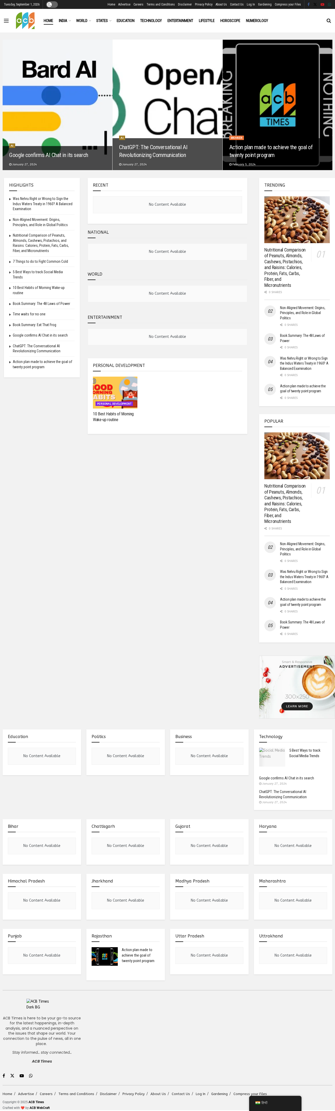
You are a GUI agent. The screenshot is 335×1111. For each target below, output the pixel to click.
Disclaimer (185, 4)
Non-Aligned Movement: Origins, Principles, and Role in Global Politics (302, 313)
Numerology (257, 20)
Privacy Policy (204, 4)
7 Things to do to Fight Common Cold (40, 261)
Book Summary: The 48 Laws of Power (41, 304)
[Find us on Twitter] (315, 4)
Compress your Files (288, 4)
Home (111, 4)
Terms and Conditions (161, 4)
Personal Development (114, 403)
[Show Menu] (6, 21)
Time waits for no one (29, 314)
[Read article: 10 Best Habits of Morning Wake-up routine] (115, 393)
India (63, 20)
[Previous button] (6, 104)
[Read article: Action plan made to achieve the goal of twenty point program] (105, 956)
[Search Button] (329, 20)
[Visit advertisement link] (297, 687)
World (81, 20)
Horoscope (230, 20)
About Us (221, 4)
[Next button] (328, 104)
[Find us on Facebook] (309, 4)
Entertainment (180, 20)
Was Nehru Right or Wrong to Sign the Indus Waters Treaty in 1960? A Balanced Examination (42, 204)
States (102, 20)
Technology (151, 20)
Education (126, 20)
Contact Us (237, 4)
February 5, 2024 (244, 164)
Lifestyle (207, 20)
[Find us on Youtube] (322, 4)
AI (12, 145)
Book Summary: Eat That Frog (34, 325)
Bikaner (237, 137)
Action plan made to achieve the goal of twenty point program (138, 955)
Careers (138, 4)
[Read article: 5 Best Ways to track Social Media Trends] (272, 757)
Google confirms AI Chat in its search (48, 155)
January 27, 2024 (24, 164)
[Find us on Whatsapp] (329, 4)
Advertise (124, 4)
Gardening (265, 4)
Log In (251, 4)
